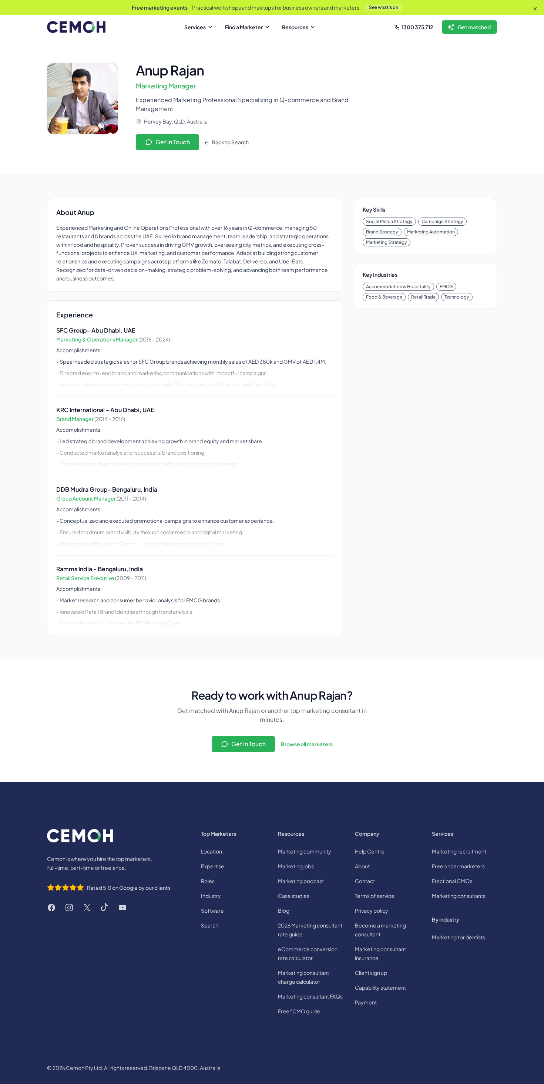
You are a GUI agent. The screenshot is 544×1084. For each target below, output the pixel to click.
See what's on (383, 7)
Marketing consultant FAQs (310, 996)
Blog (283, 910)
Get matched (474, 27)
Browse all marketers (307, 744)
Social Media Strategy (389, 221)
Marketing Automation (431, 232)
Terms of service (374, 895)
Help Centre (370, 851)
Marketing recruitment (459, 851)
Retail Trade (423, 297)
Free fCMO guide (299, 1011)
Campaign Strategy (442, 221)
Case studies (293, 895)
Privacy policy (371, 910)
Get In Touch (172, 142)
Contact (365, 881)
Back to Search (230, 142)
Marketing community (304, 851)
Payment (366, 1002)
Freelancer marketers (458, 866)
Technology (456, 297)
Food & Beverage (384, 297)
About (362, 866)
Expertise (212, 866)
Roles (208, 881)
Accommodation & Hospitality (398, 286)
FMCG (446, 286)
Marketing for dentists (458, 937)
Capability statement (380, 987)
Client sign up (371, 972)
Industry (211, 895)
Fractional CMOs (452, 881)
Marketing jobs (296, 866)
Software (212, 910)
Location (211, 851)
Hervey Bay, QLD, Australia (176, 121)
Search (209, 925)
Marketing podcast (301, 881)
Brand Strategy (382, 232)
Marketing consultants (459, 895)
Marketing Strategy (386, 242)
